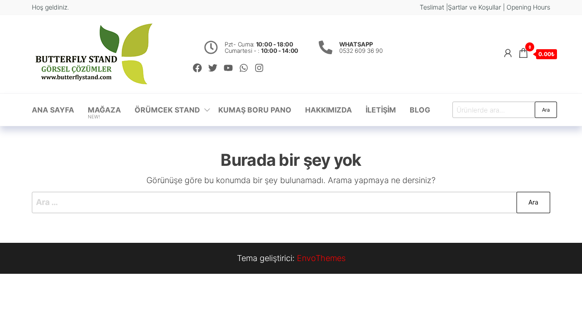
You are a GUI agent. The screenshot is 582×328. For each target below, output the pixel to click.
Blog (420, 109)
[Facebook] (197, 67)
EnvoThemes (321, 258)
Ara (546, 110)
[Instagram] (259, 67)
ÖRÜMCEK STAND (167, 109)
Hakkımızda (328, 109)
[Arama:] (291, 202)
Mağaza (104, 112)
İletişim (381, 109)
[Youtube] (228, 67)
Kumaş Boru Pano (254, 109)
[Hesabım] (508, 53)
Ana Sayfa (53, 109)
